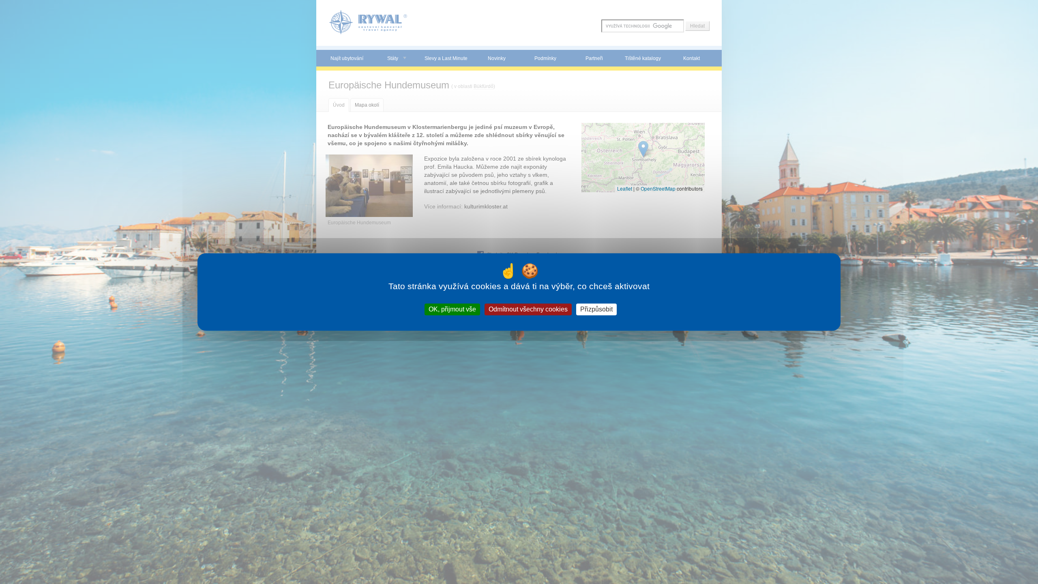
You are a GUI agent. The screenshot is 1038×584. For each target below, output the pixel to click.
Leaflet (624, 188)
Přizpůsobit (596, 309)
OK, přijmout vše (452, 309)
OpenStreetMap (658, 188)
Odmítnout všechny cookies (528, 309)
